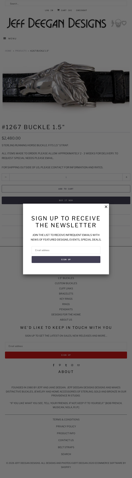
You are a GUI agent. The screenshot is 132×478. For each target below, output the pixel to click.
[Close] (104, 209)
